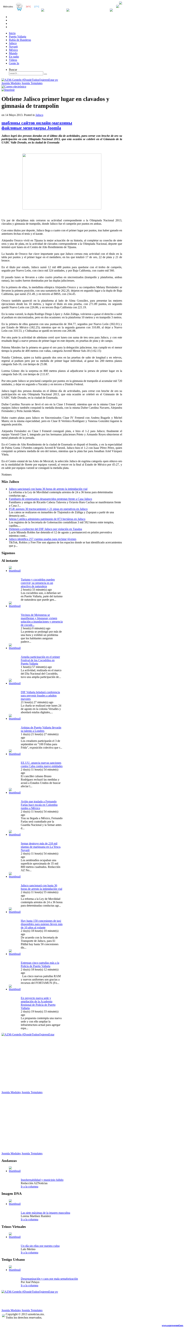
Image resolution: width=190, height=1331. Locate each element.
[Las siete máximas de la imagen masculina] (15, 1203)
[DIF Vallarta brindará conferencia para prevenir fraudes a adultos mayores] (15, 683)
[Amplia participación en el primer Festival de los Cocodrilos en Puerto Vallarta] (15, 648)
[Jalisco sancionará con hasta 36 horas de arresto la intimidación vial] (15, 876)
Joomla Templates (32, 83)
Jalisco (39, 115)
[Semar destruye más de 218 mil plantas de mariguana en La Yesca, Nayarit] (15, 834)
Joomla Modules (11, 83)
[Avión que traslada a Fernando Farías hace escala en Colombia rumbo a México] (15, 792)
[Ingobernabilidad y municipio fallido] (15, 1170)
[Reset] (45, 74)
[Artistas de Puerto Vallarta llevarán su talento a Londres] (15, 718)
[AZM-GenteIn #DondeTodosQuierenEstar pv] (29, 79)
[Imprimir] (8, 89)
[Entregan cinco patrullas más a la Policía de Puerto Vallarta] (15, 953)
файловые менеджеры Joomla (31, 127)
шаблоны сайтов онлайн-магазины (36, 122)
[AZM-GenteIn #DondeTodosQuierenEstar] (27, 1034)
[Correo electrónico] (13, 86)
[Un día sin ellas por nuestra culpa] (15, 1236)
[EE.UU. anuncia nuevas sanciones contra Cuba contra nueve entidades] (15, 753)
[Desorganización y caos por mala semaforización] (15, 1269)
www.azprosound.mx (172, 1325)
